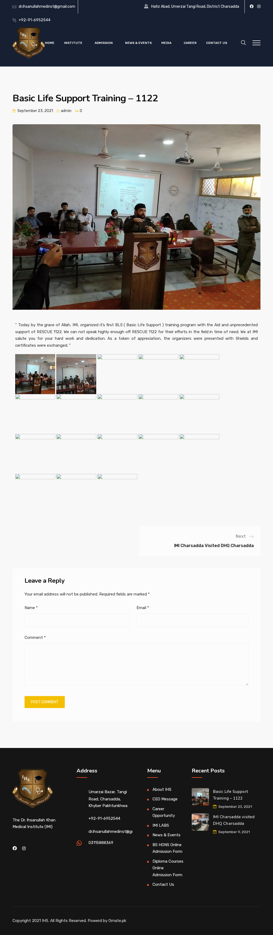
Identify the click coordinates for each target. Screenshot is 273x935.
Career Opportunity (163, 812)
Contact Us (216, 43)
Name (31, 607)
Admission (104, 43)
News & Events (138, 43)
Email (142, 607)
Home (49, 43)
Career (190, 43)
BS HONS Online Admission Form (167, 848)
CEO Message (165, 799)
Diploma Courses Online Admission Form (167, 868)
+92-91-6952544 (34, 20)
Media (166, 43)
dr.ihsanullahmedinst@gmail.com (47, 6)
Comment (35, 637)
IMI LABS (160, 825)
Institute (73, 43)
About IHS (161, 789)
